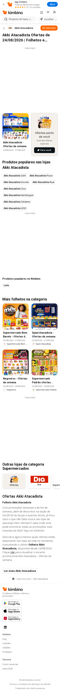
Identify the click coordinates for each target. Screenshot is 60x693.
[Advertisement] (30, 79)
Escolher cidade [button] (50, 19)
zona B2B (7, 668)
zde (12, 552)
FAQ (4, 639)
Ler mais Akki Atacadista (20, 571)
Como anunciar (10, 664)
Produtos (7, 651)
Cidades (6, 647)
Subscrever (51, 28)
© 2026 (30, 680)
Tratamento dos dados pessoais (30, 688)
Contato (6, 643)
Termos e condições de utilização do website (30, 684)
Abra (52, 4)
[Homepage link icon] (13, 579)
